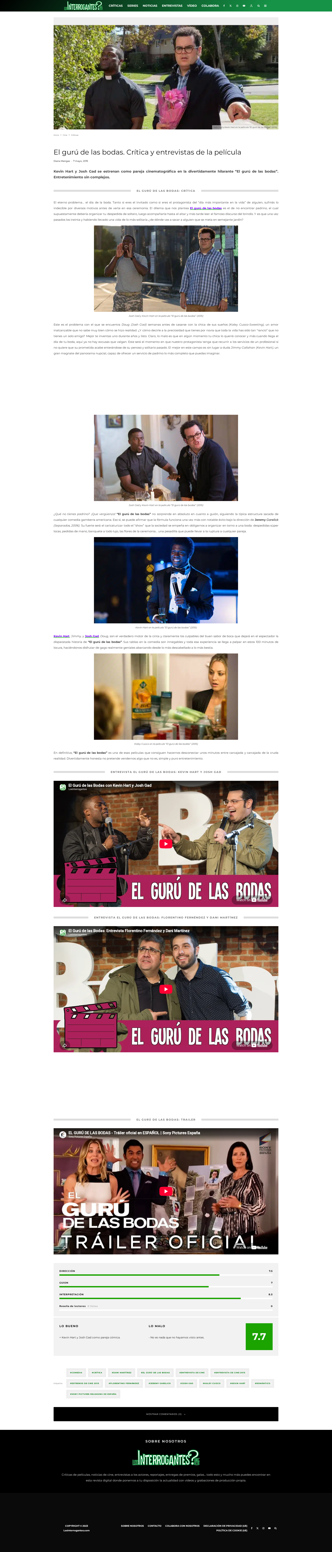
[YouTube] (244, 6)
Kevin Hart (239, 1383)
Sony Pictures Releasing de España (94, 1394)
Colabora (210, 5)
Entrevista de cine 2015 (230, 1373)
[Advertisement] (166, 386)
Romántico (263, 1383)
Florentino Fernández (124, 1383)
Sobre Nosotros (132, 1525)
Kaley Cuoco (212, 1383)
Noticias (150, 5)
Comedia (77, 1373)
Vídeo (192, 5)
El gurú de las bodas (206, 208)
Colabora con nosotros (182, 1525)
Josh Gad (92, 636)
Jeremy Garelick (160, 1383)
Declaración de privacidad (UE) (225, 1525)
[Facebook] (224, 6)
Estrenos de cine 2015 (85, 1383)
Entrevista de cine (193, 1373)
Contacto (154, 1525)
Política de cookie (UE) (231, 1530)
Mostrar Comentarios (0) (164, 1414)
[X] (230, 6)
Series (132, 5)
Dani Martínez (122, 1373)
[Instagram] (237, 6)
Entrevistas (172, 5)
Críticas (116, 5)
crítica (97, 1373)
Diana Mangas (62, 161)
